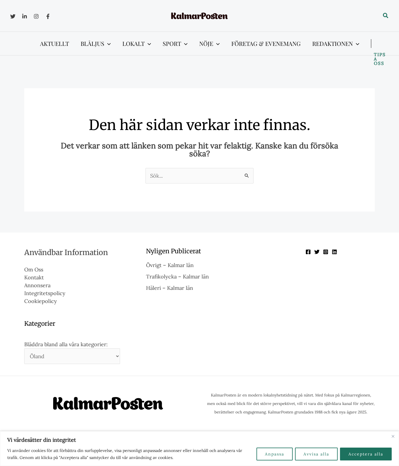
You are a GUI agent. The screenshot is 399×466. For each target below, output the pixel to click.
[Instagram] (36, 16)
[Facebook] (48, 16)
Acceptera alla (365, 454)
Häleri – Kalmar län (169, 288)
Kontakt (34, 277)
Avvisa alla (316, 454)
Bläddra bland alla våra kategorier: (66, 344)
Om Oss (33, 269)
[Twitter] (12, 16)
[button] (386, 16)
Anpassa (274, 454)
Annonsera (37, 285)
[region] (199, 448)
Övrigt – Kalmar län (170, 265)
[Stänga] (392, 436)
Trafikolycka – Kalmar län (177, 276)
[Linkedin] (24, 16)
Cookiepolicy (40, 301)
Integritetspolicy (44, 293)
